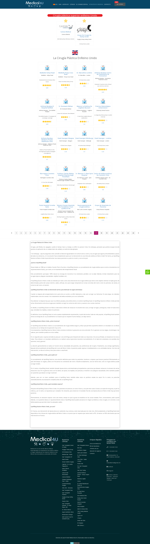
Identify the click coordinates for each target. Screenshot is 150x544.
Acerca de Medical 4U (95, 443)
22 (122, 233)
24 (133, 233)
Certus (79, 481)
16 (90, 233)
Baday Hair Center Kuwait (82, 499)
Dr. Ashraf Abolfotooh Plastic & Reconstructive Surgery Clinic (83, 486)
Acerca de (65, 4)
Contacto (107, 4)
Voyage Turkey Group (67, 449)
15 (85, 233)
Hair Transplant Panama (66, 493)
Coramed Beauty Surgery (66, 484)
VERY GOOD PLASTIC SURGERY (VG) (67, 517)
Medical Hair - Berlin (67, 454)
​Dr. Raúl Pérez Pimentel (81, 492)
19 (106, 233)
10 (59, 233)
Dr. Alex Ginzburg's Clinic (82, 456)
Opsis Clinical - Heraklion (65, 469)
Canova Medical (66, 477)
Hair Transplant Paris (67, 490)
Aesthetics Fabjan (81, 450)
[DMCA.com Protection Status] (75, 543)
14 (80, 233)
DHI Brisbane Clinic (67, 452)
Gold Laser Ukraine (82, 452)
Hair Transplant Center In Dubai (68, 446)
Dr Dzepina (80, 523)
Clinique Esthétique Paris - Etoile (67, 480)
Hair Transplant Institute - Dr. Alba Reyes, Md (66, 505)
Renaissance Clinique (67, 514)
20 (112, 233)
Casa (60, 4)
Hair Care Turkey (81, 470)
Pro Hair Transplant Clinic (82, 467)
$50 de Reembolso (94, 446)
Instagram (110, 470)
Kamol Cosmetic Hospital (81, 503)
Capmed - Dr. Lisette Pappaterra (67, 465)
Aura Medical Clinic (82, 495)
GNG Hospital (80, 506)
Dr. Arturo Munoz (66, 509)
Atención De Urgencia (96, 4)
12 (69, 233)
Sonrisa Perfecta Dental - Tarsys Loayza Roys (83, 474)
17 (96, 233)
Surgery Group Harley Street (67, 498)
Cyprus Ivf (79, 515)
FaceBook (110, 466)
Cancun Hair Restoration (65, 473)
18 (101, 233)
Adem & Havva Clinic (82, 509)
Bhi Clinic (79, 448)
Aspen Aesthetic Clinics (68, 512)
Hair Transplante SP (67, 457)
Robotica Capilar (81, 478)
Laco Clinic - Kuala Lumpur (82, 460)
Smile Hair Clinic (81, 520)
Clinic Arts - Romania (67, 488)
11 (64, 233)
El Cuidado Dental (82, 4)
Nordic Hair (80, 463)
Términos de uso (94, 448)
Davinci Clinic (65, 501)
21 (117, 233)
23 (128, 233)
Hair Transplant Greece (83, 445)
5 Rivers (79, 518)
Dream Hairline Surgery (68, 462)
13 (74, 233)
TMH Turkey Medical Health (82, 512)
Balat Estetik (65, 459)
